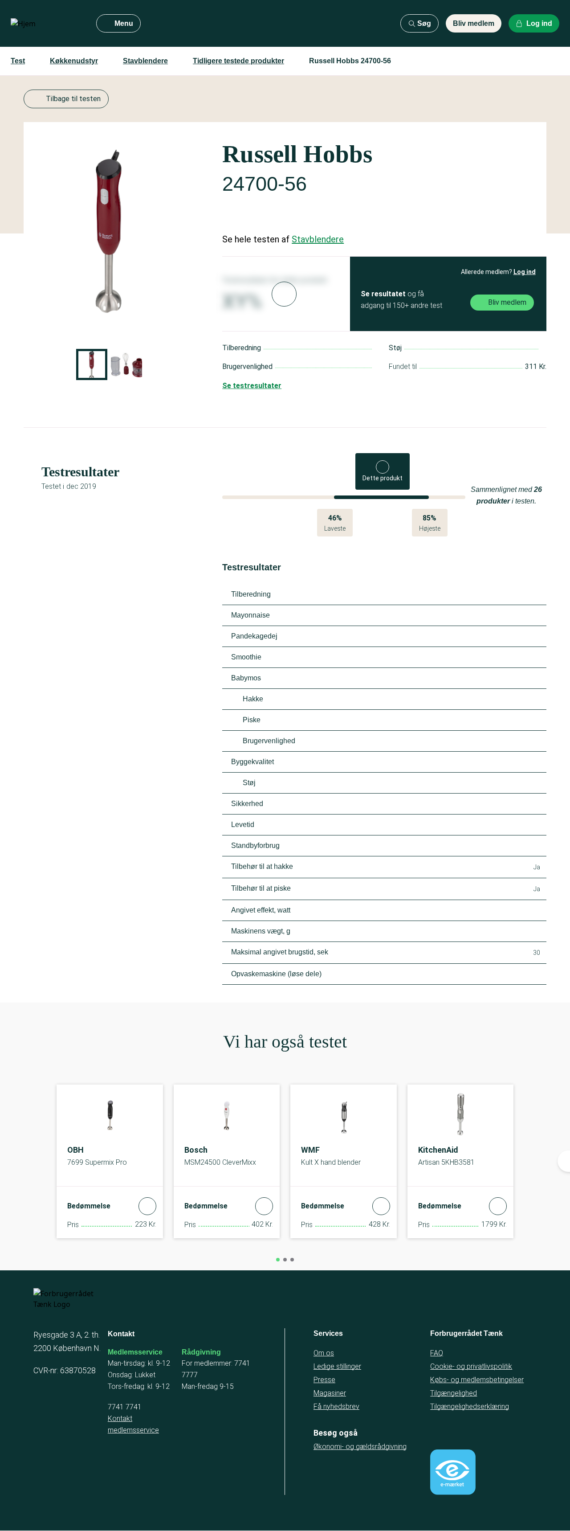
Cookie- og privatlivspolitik (471, 1366)
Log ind (524, 271)
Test (18, 61)
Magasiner (330, 1393)
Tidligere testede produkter (238, 61)
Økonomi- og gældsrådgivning (360, 1446)
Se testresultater (251, 385)
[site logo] (46, 23)
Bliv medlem (473, 23)
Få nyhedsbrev (336, 1406)
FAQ (436, 1353)
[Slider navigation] (278, 1259)
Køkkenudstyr (74, 61)
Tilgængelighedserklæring (469, 1406)
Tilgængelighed (453, 1393)
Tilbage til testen (73, 98)
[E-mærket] (453, 1472)
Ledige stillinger (337, 1366)
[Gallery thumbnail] (91, 364)
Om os (324, 1353)
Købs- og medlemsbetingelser (477, 1379)
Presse (324, 1379)
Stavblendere (145, 61)
